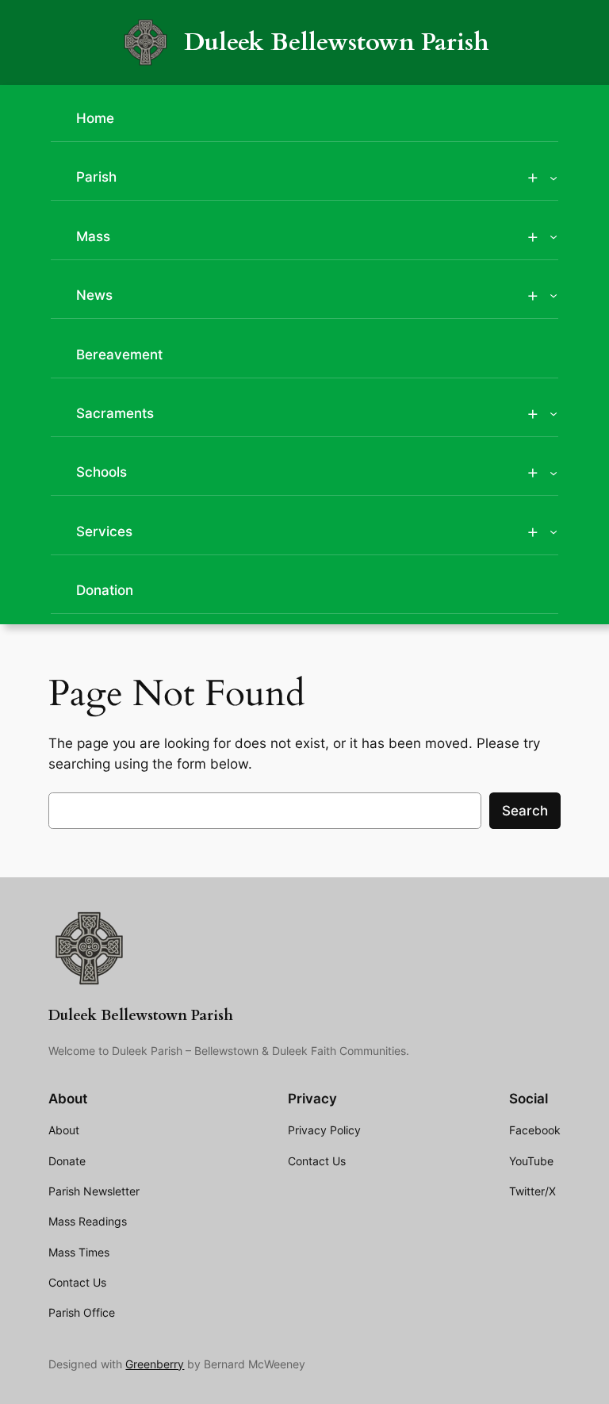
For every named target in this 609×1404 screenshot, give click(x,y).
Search (525, 811)
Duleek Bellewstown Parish (336, 42)
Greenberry (154, 1364)
